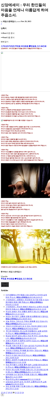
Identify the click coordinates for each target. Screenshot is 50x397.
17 (6, 393)
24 (23, 393)
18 (9, 393)
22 (18, 393)
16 (4, 393)
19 (11, 393)
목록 (5, 284)
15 (2, 393)
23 (20, 393)
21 (16, 393)
